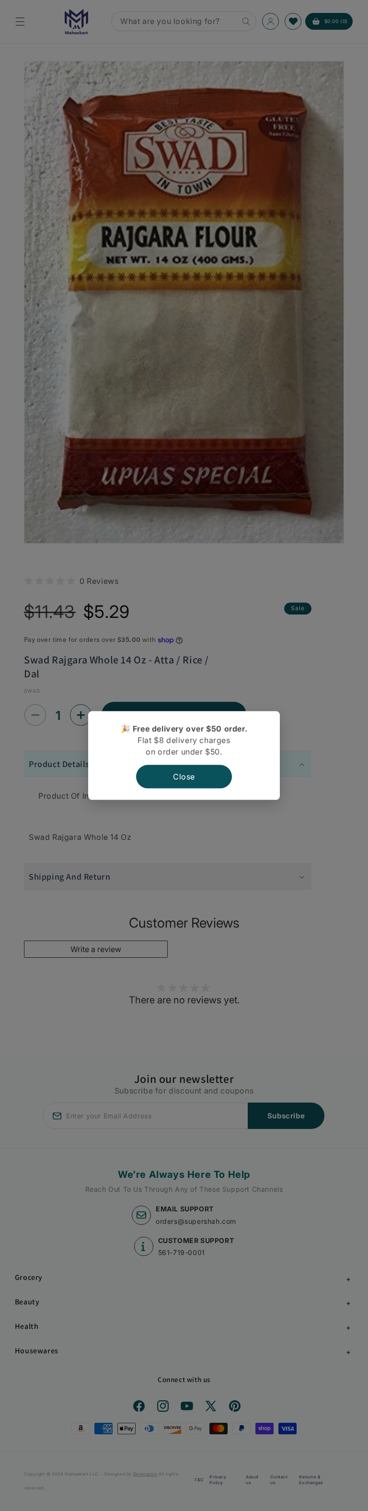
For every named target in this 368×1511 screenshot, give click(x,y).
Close (184, 776)
